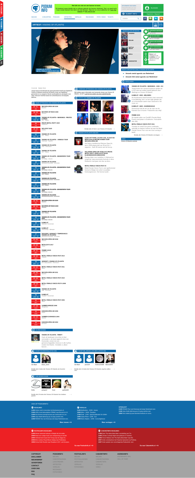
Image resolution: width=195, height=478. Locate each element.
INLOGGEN (154, 8)
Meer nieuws (64, 422)
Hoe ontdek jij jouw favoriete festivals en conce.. (135, 413)
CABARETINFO (101, 454)
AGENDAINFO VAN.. (124, 456)
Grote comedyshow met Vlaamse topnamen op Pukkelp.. (117, 440)
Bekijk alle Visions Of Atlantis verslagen (147, 135)
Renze (151, 54)
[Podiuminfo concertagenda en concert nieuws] (1, 24)
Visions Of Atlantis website (129, 141)
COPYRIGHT (36, 454)
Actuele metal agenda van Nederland (138, 73)
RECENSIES (57, 469)
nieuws (34, 17)
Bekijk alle (98, 129)
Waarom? (157, 14)
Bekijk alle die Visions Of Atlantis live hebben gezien (48, 395)
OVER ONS (35, 468)
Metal (44, 88)
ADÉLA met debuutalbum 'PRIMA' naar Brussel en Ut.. (49, 412)
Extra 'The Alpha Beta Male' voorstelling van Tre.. (115, 433)
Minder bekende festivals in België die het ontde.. (48, 433)
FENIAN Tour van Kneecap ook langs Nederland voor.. (49, 419)
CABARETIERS (101, 462)
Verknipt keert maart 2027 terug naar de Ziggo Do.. (48, 437)
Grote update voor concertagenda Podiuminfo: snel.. (116, 442)
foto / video (101, 17)
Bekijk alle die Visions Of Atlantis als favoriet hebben (48, 369)
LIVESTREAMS (58, 462)
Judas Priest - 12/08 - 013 (87, 416)
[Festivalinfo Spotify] (150, 19)
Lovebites (152, 57)
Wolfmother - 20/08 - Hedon (87, 410)
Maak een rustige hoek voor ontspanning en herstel (49, 435)
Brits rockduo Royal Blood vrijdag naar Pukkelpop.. (48, 440)
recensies (90, 17)
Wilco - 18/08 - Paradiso (86, 412)
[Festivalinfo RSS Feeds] (161, 19)
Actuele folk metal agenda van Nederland (140, 77)
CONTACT (35, 465)
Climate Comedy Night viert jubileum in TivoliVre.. (115, 435)
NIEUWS (56, 456)
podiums (56, 17)
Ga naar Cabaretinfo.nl (148, 445)
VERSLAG (56, 467)
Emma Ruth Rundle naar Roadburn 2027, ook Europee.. (50, 442)
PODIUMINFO (58, 454)
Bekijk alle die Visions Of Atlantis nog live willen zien (92, 369)
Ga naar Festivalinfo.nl (82, 445)
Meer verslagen (107, 422)
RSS (33, 471)
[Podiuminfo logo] (42, 8)
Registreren (150, 14)
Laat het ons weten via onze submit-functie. (98, 94)
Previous (36, 51)
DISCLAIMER (36, 457)
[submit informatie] (131, 14)
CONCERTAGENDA (59, 459)
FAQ (33, 474)
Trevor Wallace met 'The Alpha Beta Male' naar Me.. (116, 437)
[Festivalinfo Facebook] (145, 19)
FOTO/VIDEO (57, 472)
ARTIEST (36, 25)
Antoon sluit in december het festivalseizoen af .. (48, 410)
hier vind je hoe (90, 11)
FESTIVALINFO (80, 454)
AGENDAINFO (122, 454)
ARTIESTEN (57, 464)
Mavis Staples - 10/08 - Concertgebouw (91, 419)
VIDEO (98, 467)
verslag (78, 17)
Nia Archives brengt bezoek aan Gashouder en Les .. (49, 414)
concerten (46, 17)
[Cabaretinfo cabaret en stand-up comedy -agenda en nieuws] (1, 38)
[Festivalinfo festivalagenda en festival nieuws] (1, 9)
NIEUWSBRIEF (36, 460)
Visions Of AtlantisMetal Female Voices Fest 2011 (48, 70)
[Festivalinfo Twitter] (156, 19)
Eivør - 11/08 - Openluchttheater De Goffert (92, 414)
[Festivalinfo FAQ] (1, 63)
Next (113, 51)
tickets (110, 17)
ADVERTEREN (36, 463)
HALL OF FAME (122, 459)
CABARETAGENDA (102, 459)
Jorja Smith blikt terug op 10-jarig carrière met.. (47, 416)
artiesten (68, 17)
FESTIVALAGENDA (81, 459)
